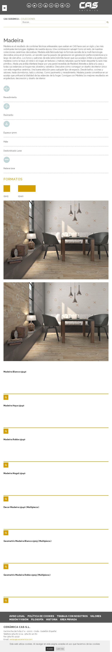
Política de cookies (41, 616)
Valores (95, 616)
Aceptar (50, 649)
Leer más (60, 649)
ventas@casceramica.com (20, 639)
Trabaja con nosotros (72, 616)
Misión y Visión (18, 619)
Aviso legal (17, 616)
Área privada (68, 619)
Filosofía (37, 619)
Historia (51, 619)
